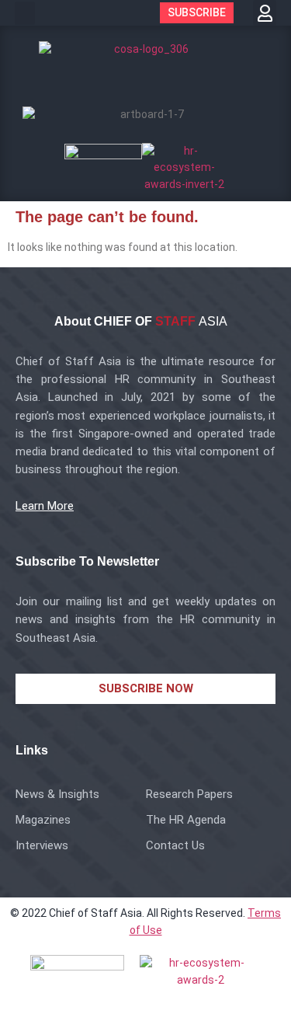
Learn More (45, 506)
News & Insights (57, 794)
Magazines (43, 820)
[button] (25, 13)
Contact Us (175, 845)
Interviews (42, 845)
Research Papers (189, 794)
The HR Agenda (186, 820)
